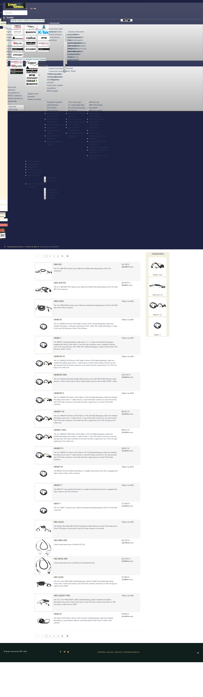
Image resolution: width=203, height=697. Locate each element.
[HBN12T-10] (43, 473)
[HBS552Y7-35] (157, 285)
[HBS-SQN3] (43, 584)
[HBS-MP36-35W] (43, 565)
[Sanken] (30, 43)
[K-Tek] (44, 32)
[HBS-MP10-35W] (43, 547)
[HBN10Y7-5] (43, 455)
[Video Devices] (44, 49)
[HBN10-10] (43, 326)
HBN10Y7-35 (157, 315)
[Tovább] (62, 256)
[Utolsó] (67, 256)
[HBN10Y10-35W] (43, 381)
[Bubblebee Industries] (17, 32)
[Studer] (30, 49)
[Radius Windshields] (30, 38)
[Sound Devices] (17, 49)
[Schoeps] (44, 43)
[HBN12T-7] (43, 492)
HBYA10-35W (157, 275)
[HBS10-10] (43, 621)
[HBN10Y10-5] (43, 400)
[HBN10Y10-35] (43, 363)
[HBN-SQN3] (43, 308)
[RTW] (44, 38)
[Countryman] (30, 32)
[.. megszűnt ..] (17, 26)
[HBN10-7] (43, 345)
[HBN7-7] (43, 510)
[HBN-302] (43, 271)
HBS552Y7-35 (157, 295)
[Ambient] (30, 26)
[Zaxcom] (17, 55)
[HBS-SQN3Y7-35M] (43, 602)
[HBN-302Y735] (43, 289)
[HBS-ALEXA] (43, 529)
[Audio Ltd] (44, 26)
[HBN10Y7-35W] (43, 437)
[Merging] (17, 38)
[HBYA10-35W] (157, 265)
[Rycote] (17, 43)
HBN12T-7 (157, 335)
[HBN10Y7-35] (43, 418)
